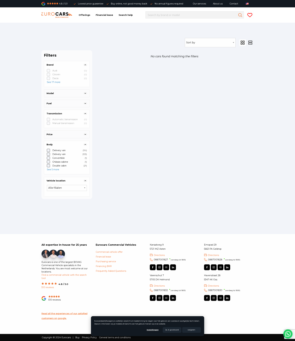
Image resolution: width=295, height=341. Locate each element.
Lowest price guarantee (90, 3)
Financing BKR (104, 266)
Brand (50, 64)
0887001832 (170, 290)
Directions (159, 255)
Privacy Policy (89, 337)
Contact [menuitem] (234, 3)
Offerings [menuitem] (84, 15)
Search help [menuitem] (126, 15)
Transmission (54, 113)
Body (50, 144)
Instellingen (153, 330)
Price (50, 134)
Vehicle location (56, 180)
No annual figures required (169, 3)
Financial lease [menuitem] (104, 15)
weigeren (191, 330)
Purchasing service (106, 261)
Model (50, 93)
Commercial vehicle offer (109, 252)
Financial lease (103, 256)
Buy (77, 337)
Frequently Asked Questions (111, 271)
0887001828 (224, 259)
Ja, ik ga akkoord (172, 330)
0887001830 (224, 290)
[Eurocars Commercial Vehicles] (56, 15)
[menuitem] (248, 4)
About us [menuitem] (218, 3)
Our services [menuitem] (199, 3)
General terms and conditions (115, 337)
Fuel (49, 103)
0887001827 (170, 259)
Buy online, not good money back (129, 3)
